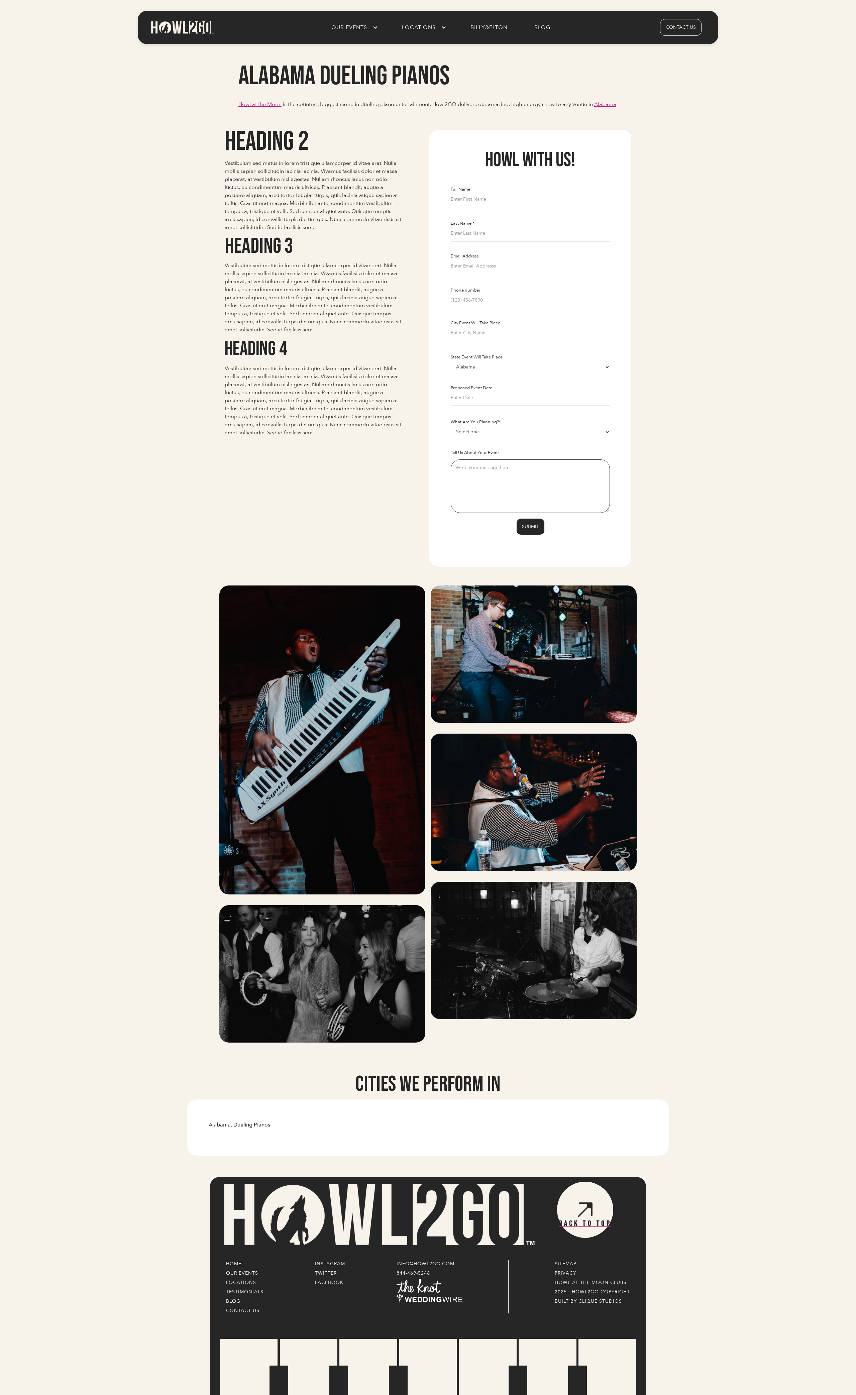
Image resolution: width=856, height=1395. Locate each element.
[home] (181, 27)
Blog (542, 27)
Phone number (465, 290)
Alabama (605, 104)
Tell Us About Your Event (475, 453)
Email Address (465, 256)
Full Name (460, 189)
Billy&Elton (489, 27)
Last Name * (462, 223)
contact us (681, 27)
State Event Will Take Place (477, 357)
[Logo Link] (378, 1215)
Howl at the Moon (260, 104)
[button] (353, 27)
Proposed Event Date (471, 388)
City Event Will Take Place (475, 323)
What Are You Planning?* (476, 422)
